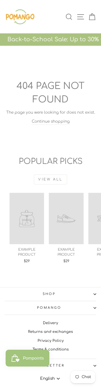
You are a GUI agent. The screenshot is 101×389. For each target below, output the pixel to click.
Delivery (50, 323)
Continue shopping (51, 121)
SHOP (49, 294)
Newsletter (49, 365)
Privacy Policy (51, 341)
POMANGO (49, 308)
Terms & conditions (51, 349)
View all (50, 179)
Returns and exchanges (50, 332)
